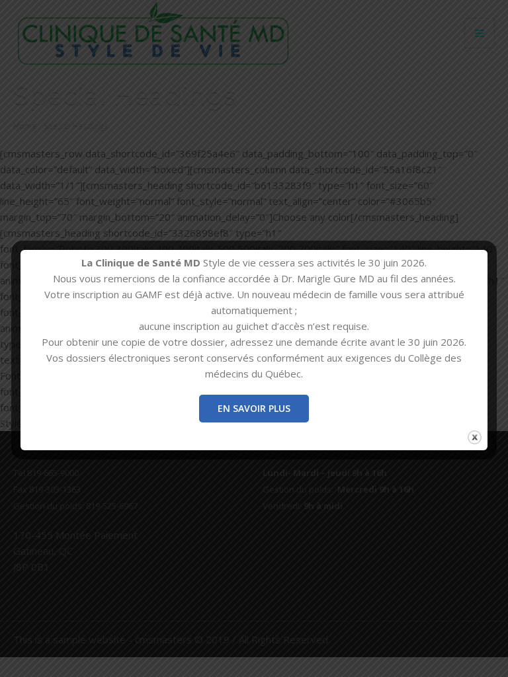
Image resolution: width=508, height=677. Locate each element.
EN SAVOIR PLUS (254, 408)
